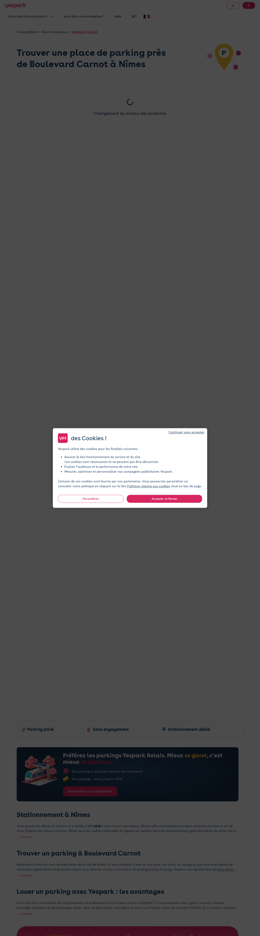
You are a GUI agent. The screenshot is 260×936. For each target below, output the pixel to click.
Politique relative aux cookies (148, 486)
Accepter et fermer (165, 498)
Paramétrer (91, 498)
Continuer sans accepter (187, 432)
